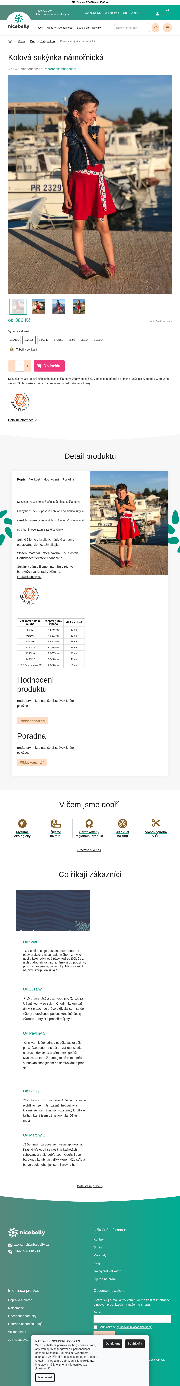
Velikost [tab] (34, 479)
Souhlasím (135, 1343)
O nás (134, 12)
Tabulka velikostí (26, 349)
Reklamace (16, 1308)
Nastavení (45, 1377)
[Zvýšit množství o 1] (27, 366)
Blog (125, 12)
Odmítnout (113, 1343)
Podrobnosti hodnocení (60, 69)
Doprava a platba (20, 1300)
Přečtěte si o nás (89, 850)
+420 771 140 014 (27, 1251)
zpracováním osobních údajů (134, 1327)
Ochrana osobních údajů (25, 1324)
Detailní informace (21, 420)
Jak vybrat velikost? (107, 1271)
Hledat (155, 27)
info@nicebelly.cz (29, 577)
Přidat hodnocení (32, 721)
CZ (167, 9)
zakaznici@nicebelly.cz (31, 1244)
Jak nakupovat (93, 12)
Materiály (100, 1255)
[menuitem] (40, 27)
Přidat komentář (32, 762)
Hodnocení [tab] (51, 479)
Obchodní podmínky (22, 1316)
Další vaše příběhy (90, 1186)
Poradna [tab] (68, 479)
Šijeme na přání (105, 1279)
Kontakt (99, 1239)
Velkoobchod (112, 12)
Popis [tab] (21, 479)
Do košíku (52, 365)
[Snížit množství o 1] (11, 366)
